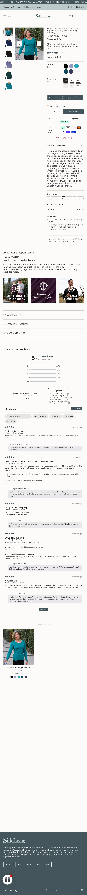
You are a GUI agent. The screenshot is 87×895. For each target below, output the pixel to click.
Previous (19, 43)
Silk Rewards (29, 7)
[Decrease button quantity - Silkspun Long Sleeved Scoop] (50, 111)
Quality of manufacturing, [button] (64, 557)
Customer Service (11, 7)
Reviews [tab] (12, 409)
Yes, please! (65, 874)
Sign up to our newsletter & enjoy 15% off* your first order (65, 97)
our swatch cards (66, 241)
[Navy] (25, 677)
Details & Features (17, 324)
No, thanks (65, 889)
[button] (43, 366)
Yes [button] (6, 483)
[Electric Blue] (18, 677)
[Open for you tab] (82, 890)
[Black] (11, 677)
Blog (39, 7)
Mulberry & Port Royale (65, 29)
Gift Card (79, 7)
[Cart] (82, 16)
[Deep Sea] (22, 677)
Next (39, 43)
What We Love (15, 315)
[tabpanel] (43, 513)
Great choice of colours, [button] (46, 557)
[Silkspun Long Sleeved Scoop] (18, 647)
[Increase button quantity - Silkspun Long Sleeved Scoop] (59, 111)
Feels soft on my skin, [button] (30, 557)
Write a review (76, 408)
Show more (43, 609)
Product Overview (56, 145)
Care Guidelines (16, 333)
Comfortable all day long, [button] (14, 557)
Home (50, 29)
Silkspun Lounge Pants (59, 186)
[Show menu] (4, 16)
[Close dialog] (83, 838)
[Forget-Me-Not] (15, 677)
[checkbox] (69, 416)
